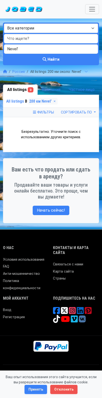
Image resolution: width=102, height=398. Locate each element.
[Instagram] (72, 312)
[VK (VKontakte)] (82, 321)
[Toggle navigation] (92, 9)
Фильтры (45, 112)
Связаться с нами (68, 264)
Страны (59, 278)
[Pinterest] (88, 312)
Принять (35, 389)
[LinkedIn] (80, 312)
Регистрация (14, 317)
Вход (7, 310)
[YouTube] (65, 321)
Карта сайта (63, 271)
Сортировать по (77, 112)
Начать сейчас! (51, 210)
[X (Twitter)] (64, 312)
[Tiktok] (56, 321)
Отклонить (64, 389)
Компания (51, 89)
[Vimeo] (74, 321)
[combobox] (51, 28)
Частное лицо (82, 89)
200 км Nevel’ (41, 101)
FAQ (6, 266)
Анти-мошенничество (21, 274)
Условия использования (23, 259)
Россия (18, 72)
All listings (19, 89)
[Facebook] (56, 312)
